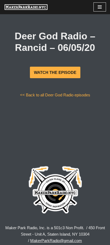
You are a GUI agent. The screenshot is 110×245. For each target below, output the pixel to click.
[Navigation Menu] (99, 7)
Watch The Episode (55, 72)
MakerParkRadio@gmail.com (56, 240)
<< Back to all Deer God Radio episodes (55, 95)
